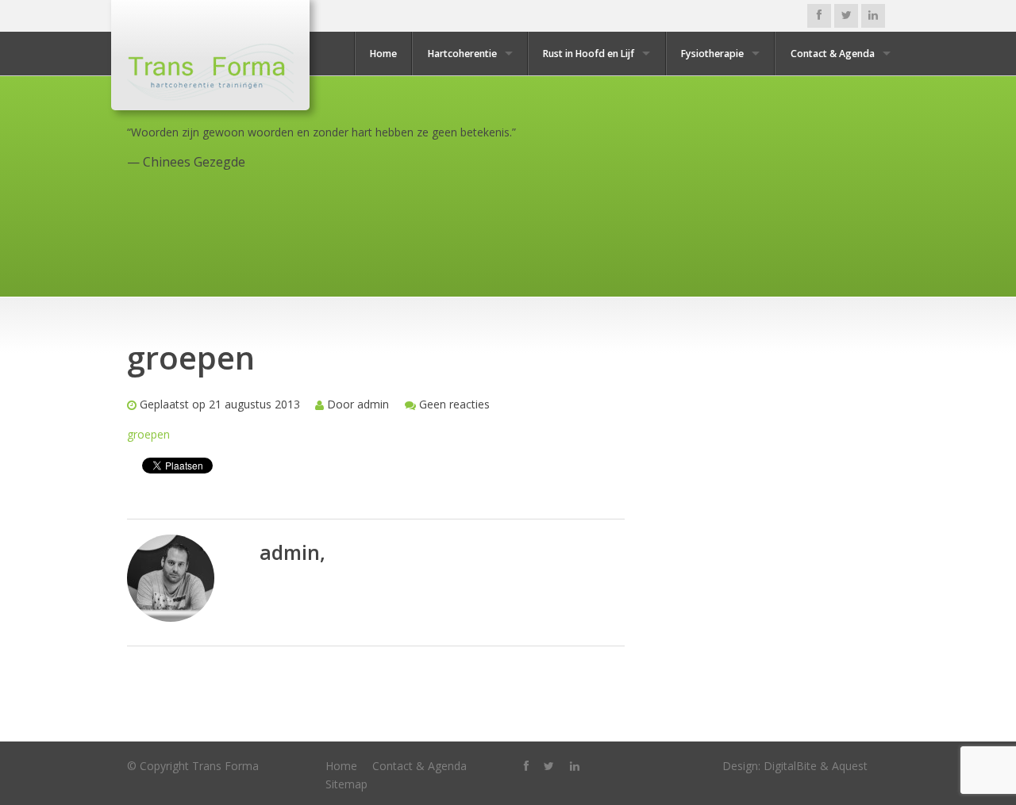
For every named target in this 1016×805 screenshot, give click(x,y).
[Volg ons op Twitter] (846, 16)
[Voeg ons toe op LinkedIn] (873, 16)
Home (383, 53)
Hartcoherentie (462, 53)
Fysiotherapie (712, 53)
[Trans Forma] (210, 71)
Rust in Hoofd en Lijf (588, 53)
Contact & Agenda (833, 53)
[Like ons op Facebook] (819, 16)
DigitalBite (790, 765)
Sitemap (346, 784)
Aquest (850, 765)
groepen (148, 434)
